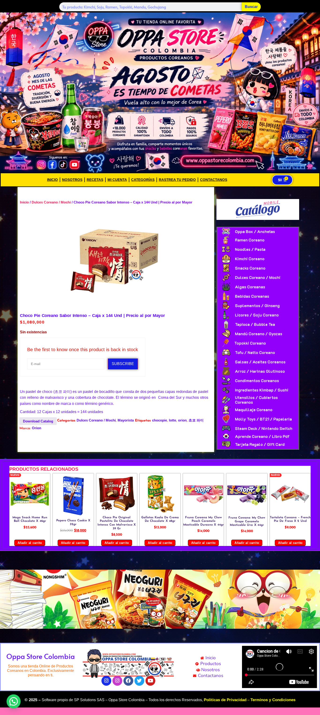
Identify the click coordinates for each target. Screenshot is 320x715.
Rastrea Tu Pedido (177, 180)
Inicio (52, 180)
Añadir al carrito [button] (30, 543)
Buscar (251, 7)
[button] (5, 599)
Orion (36, 428)
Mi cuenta (117, 180)
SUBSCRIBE (123, 364)
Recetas (95, 180)
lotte (172, 420)
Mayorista (126, 420)
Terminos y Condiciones (272, 700)
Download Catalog (38, 421)
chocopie (159, 420)
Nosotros (72, 180)
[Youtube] (150, 681)
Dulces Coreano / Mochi (51, 202)
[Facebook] (128, 681)
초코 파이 (196, 420)
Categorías (143, 180)
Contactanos (213, 180)
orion (182, 420)
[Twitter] (139, 681)
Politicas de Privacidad (225, 700)
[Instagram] (106, 681)
